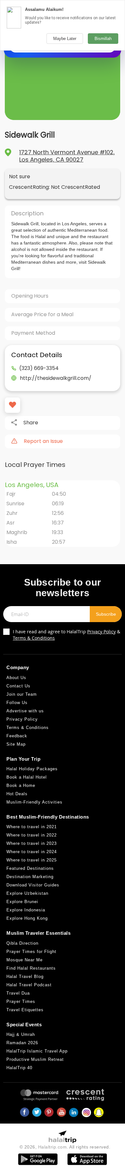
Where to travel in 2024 (31, 851)
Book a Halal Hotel (26, 777)
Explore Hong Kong (27, 918)
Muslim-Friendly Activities (34, 802)
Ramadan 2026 (22, 1042)
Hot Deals (17, 793)
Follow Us (17, 702)
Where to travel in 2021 (31, 826)
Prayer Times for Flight (31, 951)
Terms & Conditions (34, 638)
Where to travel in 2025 (31, 860)
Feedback (16, 735)
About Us (16, 677)
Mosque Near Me (24, 959)
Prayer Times (20, 1001)
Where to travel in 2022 (31, 835)
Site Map (16, 744)
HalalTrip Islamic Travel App (37, 1051)
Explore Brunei (22, 901)
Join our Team (21, 694)
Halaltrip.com (52, 1146)
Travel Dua (18, 993)
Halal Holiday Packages (32, 768)
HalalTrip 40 (19, 1067)
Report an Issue (43, 441)
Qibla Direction (22, 943)
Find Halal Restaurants (31, 968)
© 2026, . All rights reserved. (65, 1146)
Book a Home (20, 785)
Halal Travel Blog (25, 976)
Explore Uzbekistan (27, 893)
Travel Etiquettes (25, 1009)
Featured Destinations (30, 868)
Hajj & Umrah (20, 1034)
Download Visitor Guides (32, 885)
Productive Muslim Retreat (35, 1059)
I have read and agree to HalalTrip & (66, 635)
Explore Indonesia (25, 910)
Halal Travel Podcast (29, 984)
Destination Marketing (30, 876)
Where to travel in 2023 (31, 843)
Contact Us (18, 686)
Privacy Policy (101, 632)
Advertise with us (25, 711)
